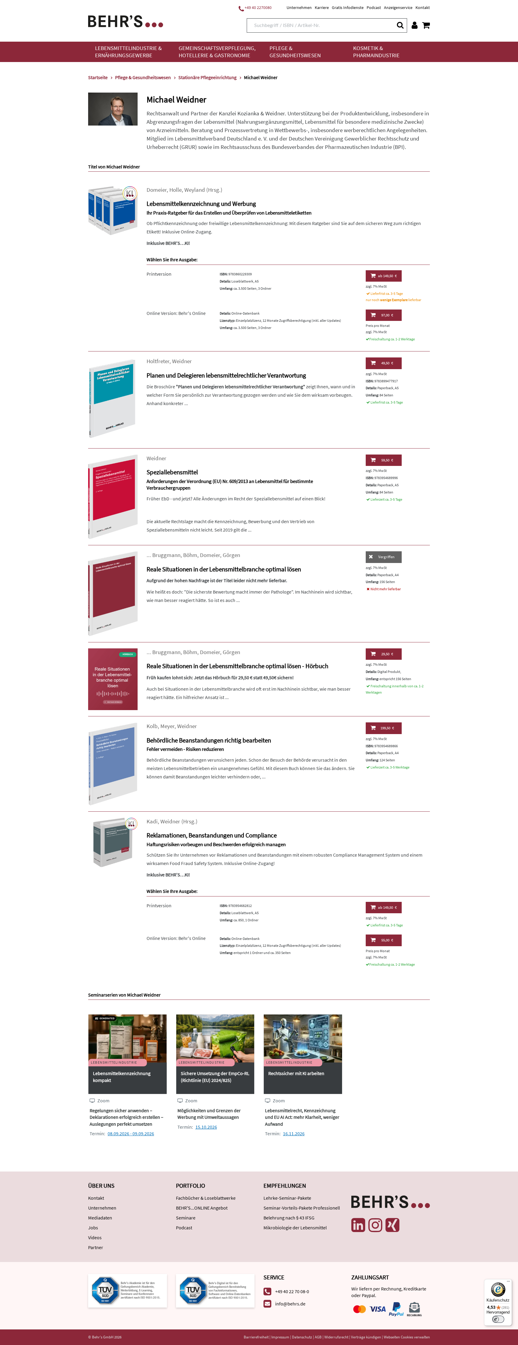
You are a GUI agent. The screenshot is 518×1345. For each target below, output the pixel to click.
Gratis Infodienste (348, 7)
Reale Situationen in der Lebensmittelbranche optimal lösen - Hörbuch (237, 666)
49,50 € (387, 363)
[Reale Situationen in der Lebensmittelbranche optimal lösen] (113, 593)
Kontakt (422, 7)
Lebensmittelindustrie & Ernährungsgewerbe (128, 52)
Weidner (182, 361)
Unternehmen (299, 7)
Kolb (152, 726)
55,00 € (387, 940)
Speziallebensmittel (172, 472)
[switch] (498, 1319)
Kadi (152, 821)
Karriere (322, 7)
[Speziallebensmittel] (113, 496)
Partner (95, 1247)
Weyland (194, 189)
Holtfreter (158, 361)
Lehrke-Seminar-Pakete (287, 1198)
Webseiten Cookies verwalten (407, 1337)
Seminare (185, 1218)
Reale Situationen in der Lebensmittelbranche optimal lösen (224, 569)
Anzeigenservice (398, 7)
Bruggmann (166, 555)
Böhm (190, 555)
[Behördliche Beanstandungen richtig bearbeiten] (113, 763)
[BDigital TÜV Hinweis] (127, 1290)
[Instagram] (375, 1225)
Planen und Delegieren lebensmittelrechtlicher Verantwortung (226, 375)
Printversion (159, 274)
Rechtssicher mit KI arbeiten (296, 1073)
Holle (175, 189)
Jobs (93, 1228)
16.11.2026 (294, 1133)
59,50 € (387, 460)
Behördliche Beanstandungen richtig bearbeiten (209, 740)
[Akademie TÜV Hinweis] (215, 1290)
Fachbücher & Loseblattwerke (206, 1198)
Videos (95, 1237)
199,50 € (387, 727)
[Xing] (392, 1225)
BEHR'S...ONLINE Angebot (202, 1208)
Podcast (374, 7)
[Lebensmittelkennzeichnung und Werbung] (113, 209)
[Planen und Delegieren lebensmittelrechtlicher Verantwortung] (113, 399)
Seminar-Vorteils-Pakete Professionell (301, 1208)
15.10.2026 (206, 1127)
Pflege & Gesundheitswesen (295, 52)
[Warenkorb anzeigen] (426, 25)
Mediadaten (100, 1218)
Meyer (167, 726)
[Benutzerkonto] (415, 25)
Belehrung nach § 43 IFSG (288, 1218)
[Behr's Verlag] (125, 20)
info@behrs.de (290, 1304)
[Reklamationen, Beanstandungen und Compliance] (113, 841)
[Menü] (508, 1282)
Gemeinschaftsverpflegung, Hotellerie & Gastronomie (217, 52)
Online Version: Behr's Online (176, 313)
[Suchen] (399, 25)
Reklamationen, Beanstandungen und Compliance (212, 835)
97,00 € (387, 315)
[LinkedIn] (358, 1225)
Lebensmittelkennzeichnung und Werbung (201, 204)
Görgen (231, 555)
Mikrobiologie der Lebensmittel (295, 1228)
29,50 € (387, 653)
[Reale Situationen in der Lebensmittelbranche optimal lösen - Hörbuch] (113, 678)
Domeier (157, 189)
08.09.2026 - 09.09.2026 (131, 1133)
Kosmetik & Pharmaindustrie (376, 52)
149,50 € (387, 275)
